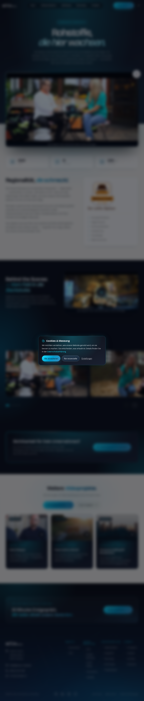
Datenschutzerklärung (56, 351)
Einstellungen (87, 358)
